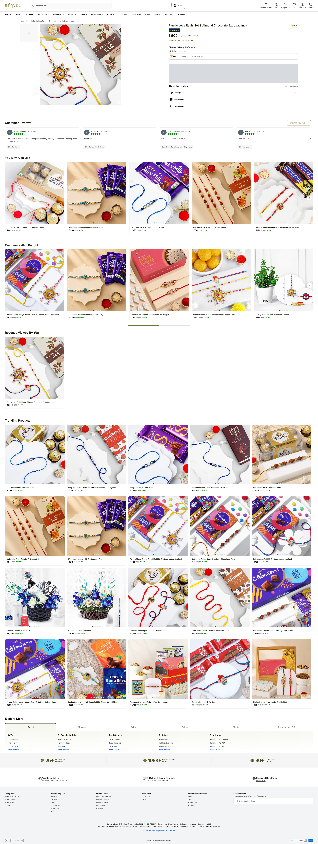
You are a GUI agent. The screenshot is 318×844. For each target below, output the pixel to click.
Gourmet (29, 19)
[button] (8, 14)
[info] (198, 35)
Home (22, 19)
